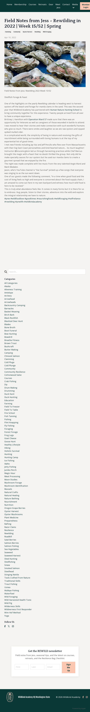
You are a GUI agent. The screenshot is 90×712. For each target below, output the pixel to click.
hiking (7, 448)
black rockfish (11, 318)
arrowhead (9, 299)
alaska (7, 286)
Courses (32, 4)
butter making (11, 349)
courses (8, 378)
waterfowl (9, 593)
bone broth (9, 327)
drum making (10, 387)
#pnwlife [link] (19, 201)
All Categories (10, 283)
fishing (7, 419)
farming (8, 403)
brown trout (10, 343)
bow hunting (10, 333)
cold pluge (9, 362)
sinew (7, 565)
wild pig (8, 603)
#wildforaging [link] (61, 198)
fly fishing (9, 425)
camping (8, 352)
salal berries (10, 539)
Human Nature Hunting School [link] (64, 109)
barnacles (9, 308)
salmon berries (11, 543)
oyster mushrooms (13, 514)
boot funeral (10, 330)
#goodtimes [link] (30, 198)
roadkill (8, 536)
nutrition (8, 505)
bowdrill (8, 337)
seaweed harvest (12, 555)
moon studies (10, 479)
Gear (51, 4)
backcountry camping (14, 305)
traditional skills (12, 581)
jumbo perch (10, 470)
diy (5, 384)
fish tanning (10, 416)
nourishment (10, 501)
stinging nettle (11, 574)
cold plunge (10, 365)
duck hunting (10, 397)
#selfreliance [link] (74, 198)
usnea (7, 587)
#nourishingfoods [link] (45, 198)
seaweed (8, 552)
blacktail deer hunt (13, 321)
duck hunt (9, 394)
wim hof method (12, 612)
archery (8, 295)
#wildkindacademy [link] (33, 201)
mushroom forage (13, 482)
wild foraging (47, 32)
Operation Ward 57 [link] (37, 119)
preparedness (10, 520)
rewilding (37, 32)
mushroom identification (16, 485)
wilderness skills (12, 606)
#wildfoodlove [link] (17, 198)
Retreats (42, 4)
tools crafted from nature (17, 577)
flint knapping (11, 422)
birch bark (9, 314)
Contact (66, 4)
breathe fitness (11, 340)
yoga (6, 615)
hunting (8, 454)
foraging (8, 429)
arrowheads (10, 302)
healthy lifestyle (12, 444)
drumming (9, 390)
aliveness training (13, 289)
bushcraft (9, 346)
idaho (7, 463)
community (17, 32)
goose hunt (10, 441)
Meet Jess (57, 6)
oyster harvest (27, 32)
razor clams (10, 527)
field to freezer (12, 406)
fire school (9, 413)
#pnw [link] (7, 198)
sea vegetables (11, 549)
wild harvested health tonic (17, 600)
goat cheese (10, 438)
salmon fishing (11, 546)
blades (7, 324)
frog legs (9, 435)
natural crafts (11, 492)
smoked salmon (12, 568)
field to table (11, 409)
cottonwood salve (13, 375)
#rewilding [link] (9, 201)
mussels (8, 489)
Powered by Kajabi (79, 708)
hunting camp (11, 457)
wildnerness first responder (18, 609)
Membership (20, 4)
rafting (7, 524)
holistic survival (11, 451)
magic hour (9, 473)
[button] (45, 238)
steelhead (9, 571)
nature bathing (11, 498)
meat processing (12, 476)
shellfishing (9, 562)
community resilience (14, 372)
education (9, 400)
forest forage (11, 432)
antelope (8, 292)
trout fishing (10, 584)
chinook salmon (12, 356)
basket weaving (11, 311)
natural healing (11, 495)
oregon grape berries (14, 508)
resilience (9, 530)
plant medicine (11, 517)
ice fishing (9, 460)
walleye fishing (11, 590)
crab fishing (10, 381)
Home (9, 4)
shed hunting (10, 558)
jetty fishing (10, 466)
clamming (8, 32)
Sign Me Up (68, 667)
